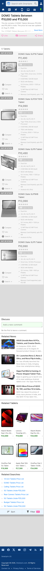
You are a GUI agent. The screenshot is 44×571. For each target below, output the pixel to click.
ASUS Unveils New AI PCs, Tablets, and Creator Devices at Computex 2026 (29, 342)
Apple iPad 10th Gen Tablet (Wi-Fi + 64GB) (22, 464)
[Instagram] (24, 549)
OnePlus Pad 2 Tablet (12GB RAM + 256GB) (36, 464)
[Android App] (41, 549)
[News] (9, 9)
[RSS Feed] (35, 549)
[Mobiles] (22, 9)
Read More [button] (38, 30)
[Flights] (16, 9)
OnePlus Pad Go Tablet (6, 464)
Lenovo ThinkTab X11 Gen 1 (21, 432)
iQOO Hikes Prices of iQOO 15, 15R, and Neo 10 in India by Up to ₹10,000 (28, 387)
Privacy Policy (18, 568)
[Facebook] (8, 549)
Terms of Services (34, 568)
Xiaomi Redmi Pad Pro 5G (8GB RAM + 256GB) (36, 432)
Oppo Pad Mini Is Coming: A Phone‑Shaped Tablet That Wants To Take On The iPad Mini (28, 372)
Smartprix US (6, 556)
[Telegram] (30, 549)
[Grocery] (41, 9)
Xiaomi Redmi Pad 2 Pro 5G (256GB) (6, 432)
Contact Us (5, 568)
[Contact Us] (2, 549)
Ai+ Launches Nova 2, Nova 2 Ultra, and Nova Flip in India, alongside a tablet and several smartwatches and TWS (29, 357)
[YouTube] (19, 549)
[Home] (3, 9)
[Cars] (34, 9)
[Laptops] (28, 9)
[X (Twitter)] (13, 549)
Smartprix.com (21, 563)
